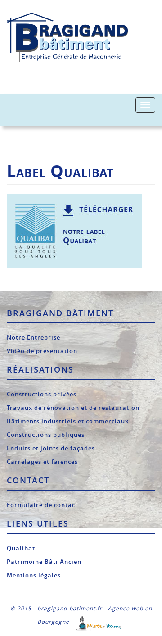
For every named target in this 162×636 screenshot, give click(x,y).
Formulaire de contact (42, 505)
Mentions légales (34, 575)
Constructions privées (41, 394)
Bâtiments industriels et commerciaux (68, 421)
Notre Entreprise (33, 337)
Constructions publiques (46, 435)
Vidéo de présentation (42, 351)
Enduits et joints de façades (51, 448)
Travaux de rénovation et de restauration (73, 408)
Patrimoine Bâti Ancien (44, 562)
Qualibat (21, 548)
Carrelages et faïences (42, 462)
